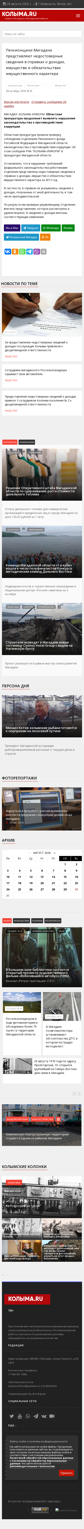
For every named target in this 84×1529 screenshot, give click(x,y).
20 (42, 883)
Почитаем (14, 1182)
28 (53, 889)
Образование (36, 529)
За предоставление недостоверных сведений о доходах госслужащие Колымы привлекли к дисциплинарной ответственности (36, 346)
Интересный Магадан (23, 237)
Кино (61, 931)
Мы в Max (12, 227)
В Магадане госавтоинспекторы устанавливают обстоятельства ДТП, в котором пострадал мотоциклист (62, 1036)
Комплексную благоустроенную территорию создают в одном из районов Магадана (37, 1136)
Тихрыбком (63, 699)
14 (53, 877)
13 (42, 877)
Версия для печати (16, 102)
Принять (66, 1473)
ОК (46, 237)
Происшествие (21, 921)
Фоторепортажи (19, 778)
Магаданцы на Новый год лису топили (22, 1235)
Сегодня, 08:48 (14, 1008)
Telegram (32, 227)
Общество (60, 85)
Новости (28, 607)
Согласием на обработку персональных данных (38, 1462)
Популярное (10, 442)
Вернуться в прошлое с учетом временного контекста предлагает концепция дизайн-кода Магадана (39, 815)
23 (76, 883)
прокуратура (15, 85)
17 (7, 883)
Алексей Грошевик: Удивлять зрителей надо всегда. (21, 1257)
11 (19, 877)
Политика (37, 921)
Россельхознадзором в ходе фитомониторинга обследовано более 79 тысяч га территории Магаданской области (22, 1026)
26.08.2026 (13, 529)
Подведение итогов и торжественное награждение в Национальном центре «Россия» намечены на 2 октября (40, 590)
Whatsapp (52, 227)
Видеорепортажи (17, 1119)
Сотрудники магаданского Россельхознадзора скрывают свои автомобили (36, 372)
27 (42, 889)
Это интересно (53, 921)
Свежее (7, 921)
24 (7, 889)
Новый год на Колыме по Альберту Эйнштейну (58, 1235)
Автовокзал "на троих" (23, 1206)
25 (19, 889)
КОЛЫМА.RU (19, 14)
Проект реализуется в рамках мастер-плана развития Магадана (41, 665)
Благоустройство (42, 1119)
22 (65, 883)
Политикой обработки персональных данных (41, 1458)
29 (65, 889)
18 (19, 883)
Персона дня (15, 685)
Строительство (46, 607)
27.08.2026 (12, 452)
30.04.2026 (13, 699)
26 (30, 889)
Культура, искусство (43, 931)
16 (76, 877)
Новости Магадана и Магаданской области (26, 19)
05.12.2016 (10, 332)
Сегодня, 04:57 (54, 1016)
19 (30, 883)
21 (53, 883)
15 (65, 877)
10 (7, 877)
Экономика (35, 452)
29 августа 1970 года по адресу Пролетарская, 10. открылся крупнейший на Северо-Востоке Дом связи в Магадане (55, 1067)
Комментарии (26, 442)
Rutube (68, 227)
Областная (33, 85)
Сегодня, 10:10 (14, 931)
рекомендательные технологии (32, 1466)
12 (30, 877)
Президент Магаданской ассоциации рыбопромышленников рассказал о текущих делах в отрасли (40, 749)
